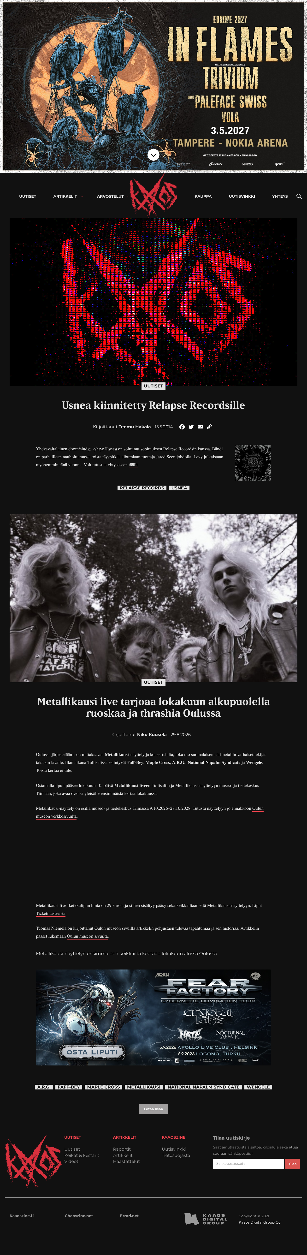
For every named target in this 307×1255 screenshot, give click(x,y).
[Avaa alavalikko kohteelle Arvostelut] (128, 197)
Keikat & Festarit (81, 1155)
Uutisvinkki (174, 1149)
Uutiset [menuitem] (27, 196)
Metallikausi (143, 1087)
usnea (179, 488)
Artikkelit (123, 1155)
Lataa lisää (153, 1109)
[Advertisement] (153, 860)
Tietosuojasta (176, 1155)
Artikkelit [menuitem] (65, 196)
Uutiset (153, 386)
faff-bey (69, 1087)
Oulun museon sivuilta (87, 936)
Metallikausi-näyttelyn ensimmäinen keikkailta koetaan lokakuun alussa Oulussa (126, 953)
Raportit (122, 1149)
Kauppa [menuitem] (203, 196)
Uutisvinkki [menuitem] (242, 196)
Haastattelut (126, 1161)
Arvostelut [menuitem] (110, 196)
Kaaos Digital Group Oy (259, 1222)
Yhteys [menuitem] (280, 196)
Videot (71, 1161)
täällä (134, 465)
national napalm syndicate (204, 1087)
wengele (258, 1087)
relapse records (142, 488)
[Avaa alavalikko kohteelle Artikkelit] (82, 197)
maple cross (103, 1087)
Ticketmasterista (50, 913)
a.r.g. (43, 1087)
